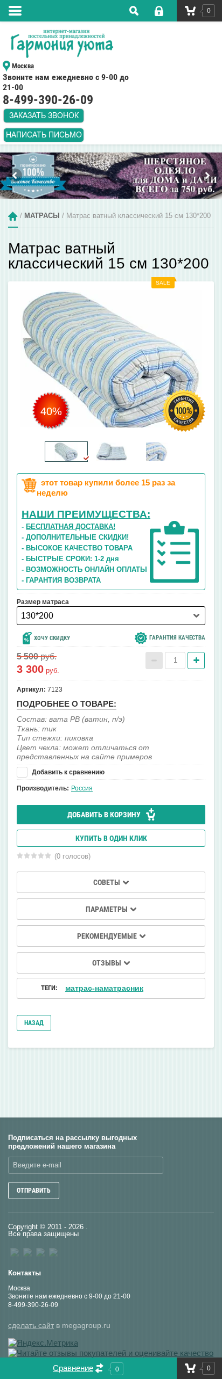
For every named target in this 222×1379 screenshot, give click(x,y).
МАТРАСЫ (42, 216)
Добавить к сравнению (67, 772)
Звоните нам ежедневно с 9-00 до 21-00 (69, 1296)
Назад (34, 1023)
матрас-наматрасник (104, 988)
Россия (82, 788)
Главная (13, 216)
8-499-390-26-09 (33, 1305)
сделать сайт (31, 1325)
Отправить (34, 1190)
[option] (111, 176)
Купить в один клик (111, 838)
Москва (19, 1288)
